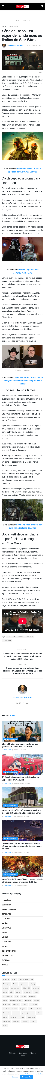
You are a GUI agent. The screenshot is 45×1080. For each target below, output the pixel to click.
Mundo (5, 937)
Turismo (6, 960)
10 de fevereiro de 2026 (21, 783)
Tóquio (33, 1021)
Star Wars (29, 637)
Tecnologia (7, 956)
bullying (32, 984)
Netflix (31, 1009)
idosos (36, 1000)
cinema (5, 988)
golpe (5, 1000)
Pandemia (6, 1013)
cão (11, 992)
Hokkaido (28, 1000)
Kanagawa (33, 1004)
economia (27, 992)
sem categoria (9, 951)
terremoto (6, 1021)
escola (36, 992)
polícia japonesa (28, 1013)
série (22, 1017)
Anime (15, 984)
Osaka (39, 1009)
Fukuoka (32, 996)
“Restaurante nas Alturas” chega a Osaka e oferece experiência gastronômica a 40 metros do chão (22, 846)
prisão (39, 1013)
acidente (6, 979)
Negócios (6, 942)
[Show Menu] (3, 6)
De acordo (26, 1077)
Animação (6, 984)
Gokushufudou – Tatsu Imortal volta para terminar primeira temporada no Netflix (23, 380)
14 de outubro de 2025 (21, 852)
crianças (36, 988)
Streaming (7, 640)
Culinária (6, 900)
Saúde (5, 946)
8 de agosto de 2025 (20, 885)
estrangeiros (7, 996)
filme (16, 996)
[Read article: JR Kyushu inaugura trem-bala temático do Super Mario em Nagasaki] (22, 764)
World (5, 965)
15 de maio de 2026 (19, 750)
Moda (4, 932)
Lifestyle (6, 928)
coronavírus (15, 988)
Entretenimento (13, 26)
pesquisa (16, 1013)
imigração (6, 1004)
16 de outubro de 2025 (21, 816)
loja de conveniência (10, 1009)
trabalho (16, 1021)
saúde (5, 1017)
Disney (20, 637)
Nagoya (23, 1009)
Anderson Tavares (16, 45)
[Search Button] (42, 6)
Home (4, 26)
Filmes (23, 996)
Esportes (6, 914)
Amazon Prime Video (26, 979)
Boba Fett (11, 637)
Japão (5, 923)
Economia (6, 905)
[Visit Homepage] (22, 6)
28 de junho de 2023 (34, 45)
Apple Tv (23, 984)
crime (5, 992)
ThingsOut (7, 750)
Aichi (13, 979)
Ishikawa (16, 1004)
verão (5, 1025)
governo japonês (15, 1000)
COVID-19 (26, 988)
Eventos (6, 919)
